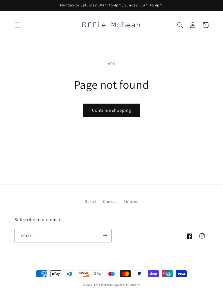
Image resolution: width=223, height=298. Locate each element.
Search (91, 201)
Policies (130, 201)
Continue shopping (111, 110)
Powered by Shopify (126, 285)
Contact (110, 201)
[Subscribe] (104, 235)
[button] (17, 25)
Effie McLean (103, 285)
